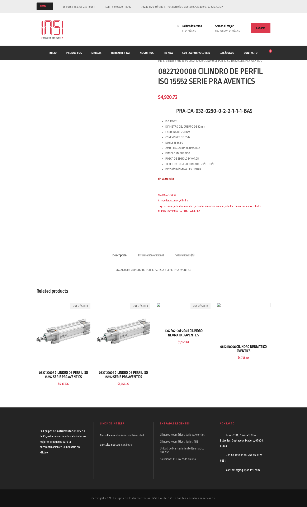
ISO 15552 (184, 210)
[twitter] (269, 6)
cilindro (229, 206)
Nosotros (147, 52)
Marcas (96, 52)
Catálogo (126, 444)
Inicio (53, 52)
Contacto (251, 52)
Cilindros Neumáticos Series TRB (179, 441)
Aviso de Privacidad (133, 435)
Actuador (182, 60)
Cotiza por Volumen (196, 52)
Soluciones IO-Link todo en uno (178, 459)
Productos (74, 52)
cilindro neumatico (243, 206)
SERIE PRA (195, 210)
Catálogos (227, 52)
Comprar (260, 28)
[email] (261, 6)
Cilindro (170, 60)
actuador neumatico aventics (209, 206)
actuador (168, 206)
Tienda (168, 52)
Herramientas (120, 52)
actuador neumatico (184, 206)
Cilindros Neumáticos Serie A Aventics (182, 434)
